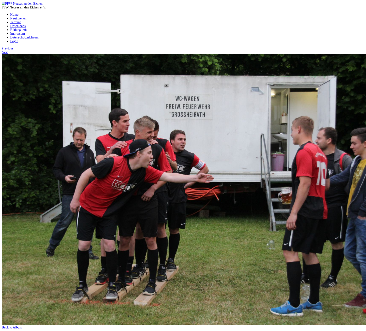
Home (14, 14)
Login (14, 41)
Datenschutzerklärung (24, 37)
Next (5, 52)
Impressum (17, 33)
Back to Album (12, 327)
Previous (7, 48)
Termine (15, 22)
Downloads (18, 26)
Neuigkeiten (18, 18)
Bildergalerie (18, 29)
